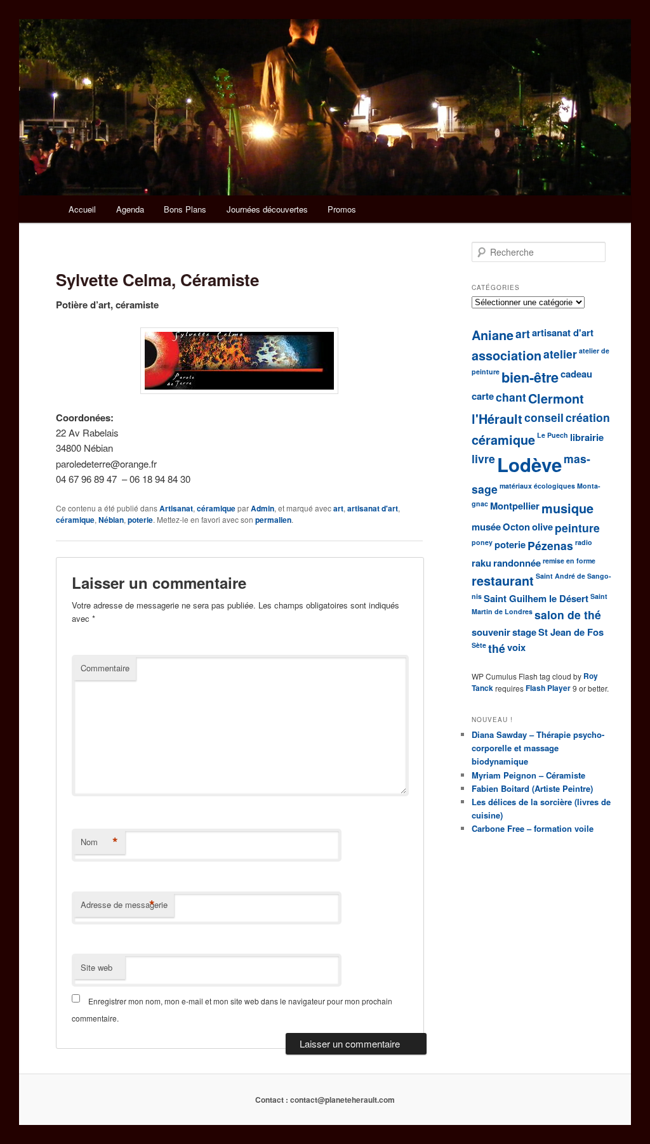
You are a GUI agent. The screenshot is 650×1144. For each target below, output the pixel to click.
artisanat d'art (372, 508)
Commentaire (105, 668)
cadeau (576, 374)
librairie (587, 437)
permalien (273, 519)
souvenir (491, 632)
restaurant (503, 580)
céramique (216, 508)
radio (583, 542)
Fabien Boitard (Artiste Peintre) (532, 788)
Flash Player (548, 688)
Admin (262, 508)
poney (482, 542)
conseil (544, 417)
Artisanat (176, 508)
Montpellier (515, 506)
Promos (342, 209)
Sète (479, 645)
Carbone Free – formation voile (533, 828)
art (338, 508)
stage (524, 632)
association (506, 355)
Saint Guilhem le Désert (536, 598)
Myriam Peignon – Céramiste (528, 775)
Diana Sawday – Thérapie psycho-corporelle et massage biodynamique (538, 747)
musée (486, 527)
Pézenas (550, 545)
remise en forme (569, 560)
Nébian (111, 519)
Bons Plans (185, 209)
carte (483, 396)
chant (511, 397)
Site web (96, 967)
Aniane (493, 335)
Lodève (529, 464)
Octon (516, 527)
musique (567, 508)
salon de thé (567, 614)
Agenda (130, 209)
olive (542, 527)
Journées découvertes (267, 209)
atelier (560, 354)
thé (496, 648)
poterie (140, 519)
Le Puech (552, 435)
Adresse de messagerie (124, 905)
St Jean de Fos (571, 632)
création (588, 417)
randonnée (517, 563)
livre (483, 458)
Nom (99, 842)
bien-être (530, 377)
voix (516, 647)
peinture (577, 528)
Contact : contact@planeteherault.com (325, 1099)
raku (481, 563)
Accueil (82, 209)
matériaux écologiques (537, 485)
